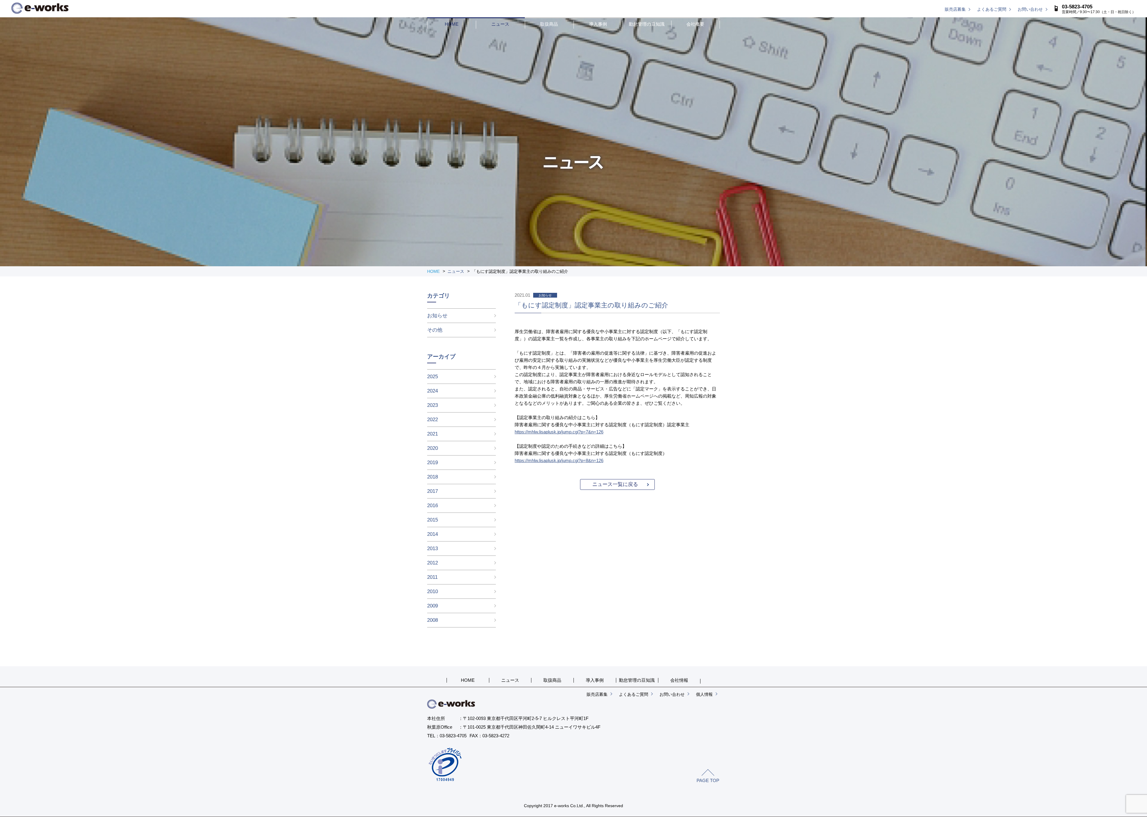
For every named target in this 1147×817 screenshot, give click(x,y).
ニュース (500, 24)
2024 (432, 391)
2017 (432, 491)
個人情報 (704, 694)
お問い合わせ (1030, 9)
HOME (452, 24)
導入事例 (598, 24)
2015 (432, 520)
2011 (432, 577)
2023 (432, 405)
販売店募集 (955, 9)
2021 (432, 434)
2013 (432, 548)
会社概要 (695, 24)
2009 (432, 606)
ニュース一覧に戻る (615, 484)
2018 (432, 477)
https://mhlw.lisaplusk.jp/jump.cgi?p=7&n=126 (559, 431)
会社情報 (679, 680)
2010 (432, 591)
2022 (432, 419)
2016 (432, 505)
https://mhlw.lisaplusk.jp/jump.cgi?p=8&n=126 (559, 460)
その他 (434, 330)
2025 (432, 376)
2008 (432, 620)
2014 (432, 534)
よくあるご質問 (991, 9)
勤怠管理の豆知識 (647, 24)
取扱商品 (549, 24)
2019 (432, 462)
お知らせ (437, 316)
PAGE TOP (708, 780)
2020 (432, 448)
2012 (432, 563)
